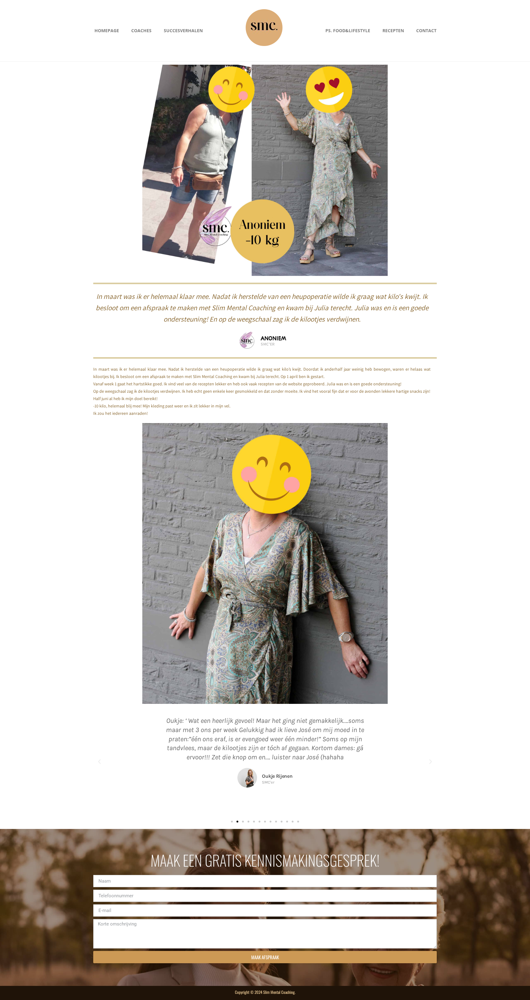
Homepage (106, 30)
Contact (426, 30)
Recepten (393, 30)
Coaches (141, 30)
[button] (99, 762)
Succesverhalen (183, 30)
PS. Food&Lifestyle (347, 30)
